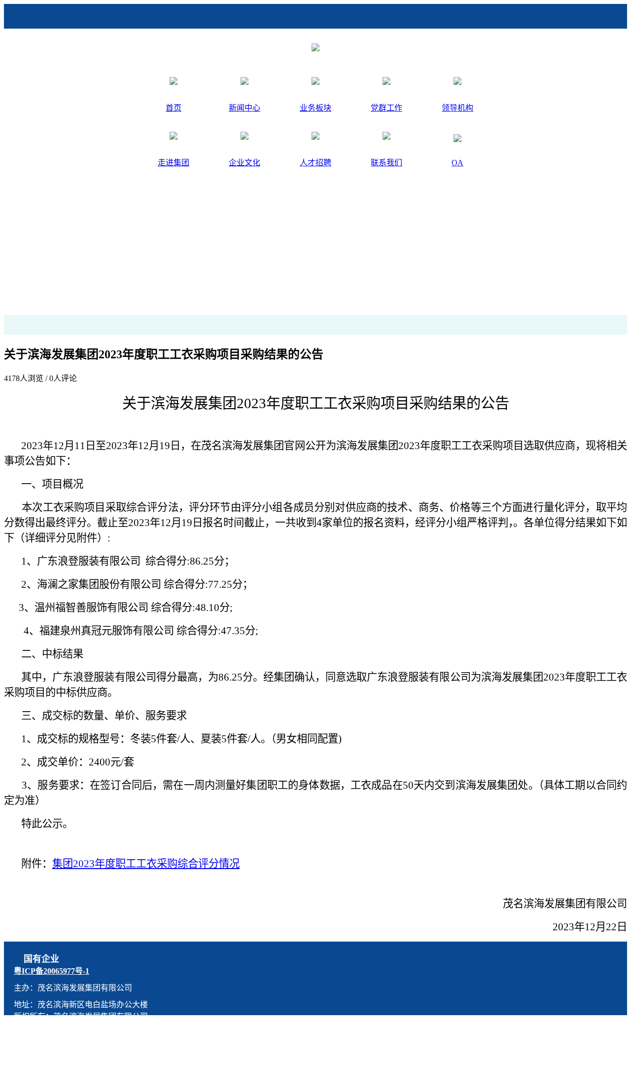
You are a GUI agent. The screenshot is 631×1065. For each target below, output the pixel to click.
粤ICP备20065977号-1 (51, 971)
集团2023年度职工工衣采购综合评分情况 (146, 864)
